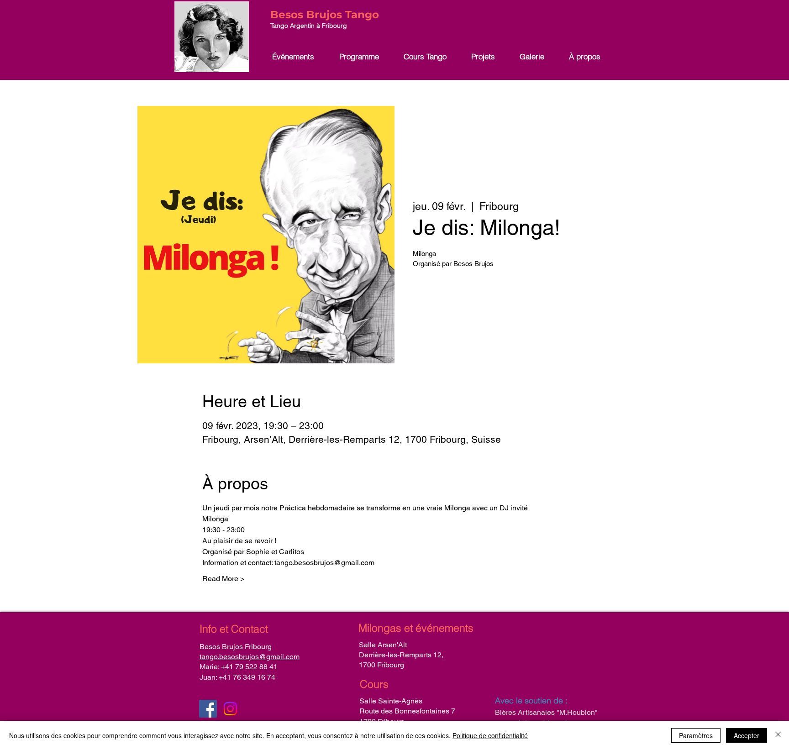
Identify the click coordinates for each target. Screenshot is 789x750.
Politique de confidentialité (490, 735)
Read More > (223, 578)
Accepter (746, 735)
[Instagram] (230, 709)
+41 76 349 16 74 (247, 677)
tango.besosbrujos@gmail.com (250, 656)
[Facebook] (208, 709)
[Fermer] (778, 735)
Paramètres (696, 735)
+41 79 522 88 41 (249, 666)
